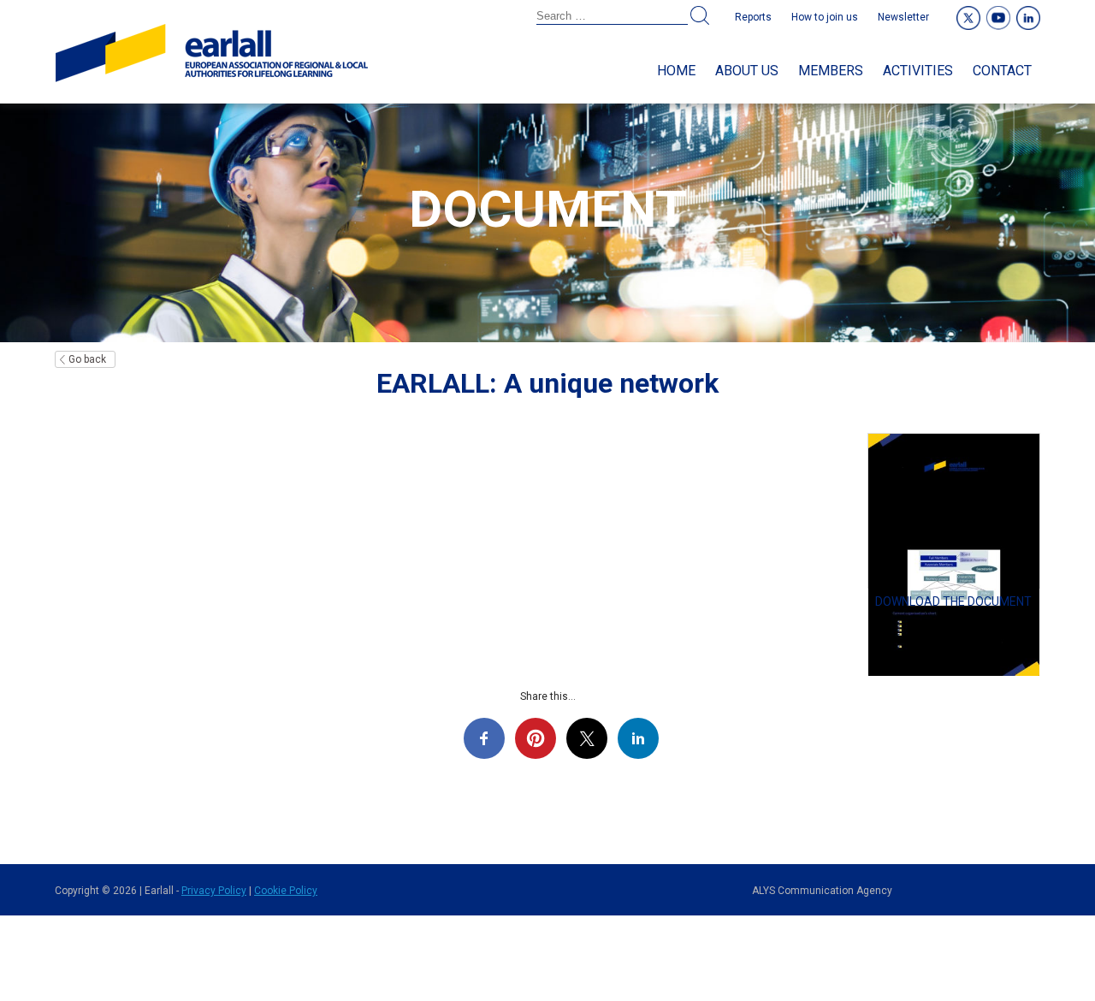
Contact (1002, 70)
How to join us (824, 17)
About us (746, 70)
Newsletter (903, 17)
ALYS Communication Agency (822, 891)
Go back (87, 359)
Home (676, 70)
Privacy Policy (213, 891)
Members (830, 70)
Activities (918, 70)
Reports (753, 17)
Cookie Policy (285, 891)
